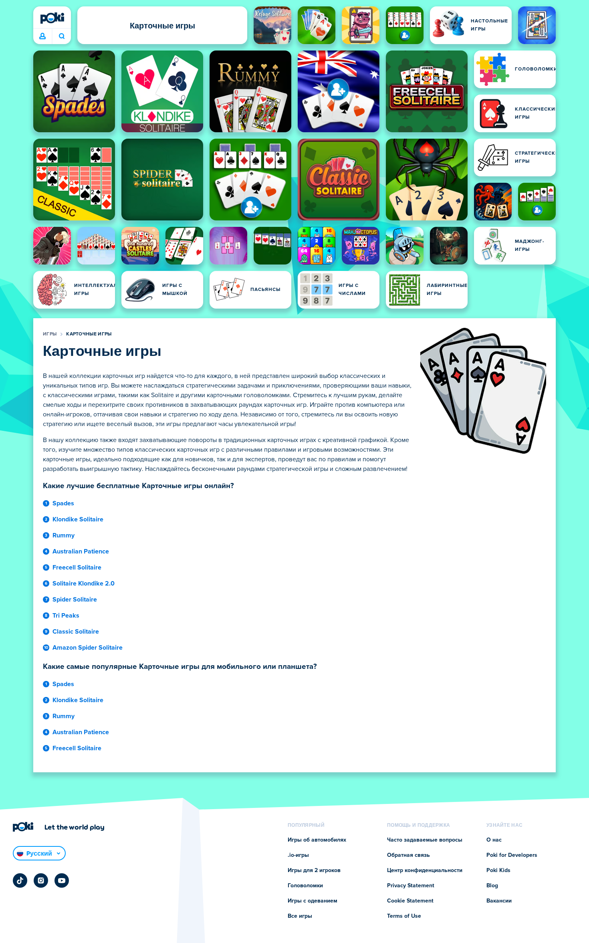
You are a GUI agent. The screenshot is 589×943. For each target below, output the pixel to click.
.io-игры (298, 855)
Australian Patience (80, 551)
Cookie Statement (410, 901)
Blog (492, 885)
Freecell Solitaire (76, 567)
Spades (63, 503)
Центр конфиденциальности (424, 870)
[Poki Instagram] (41, 880)
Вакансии (499, 901)
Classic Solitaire (75, 631)
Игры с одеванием (312, 901)
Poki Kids (498, 870)
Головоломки (305, 885)
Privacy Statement (410, 885)
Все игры (300, 916)
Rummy (63, 535)
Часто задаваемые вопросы (424, 840)
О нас (494, 840)
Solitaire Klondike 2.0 (83, 583)
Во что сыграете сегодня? (61, 36)
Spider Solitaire (74, 599)
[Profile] (42, 36)
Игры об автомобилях (317, 840)
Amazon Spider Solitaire (87, 647)
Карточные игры (88, 334)
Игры (49, 334)
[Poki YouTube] (61, 880)
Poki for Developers (511, 855)
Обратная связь (408, 855)
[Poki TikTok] (20, 880)
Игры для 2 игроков (314, 870)
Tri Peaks (65, 615)
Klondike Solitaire (77, 519)
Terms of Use (404, 916)
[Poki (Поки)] (52, 18)
